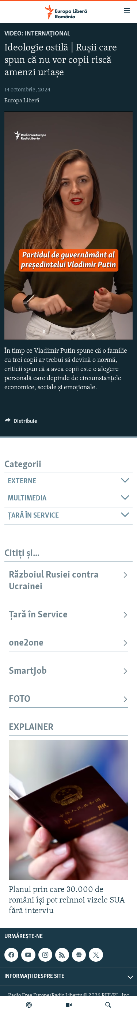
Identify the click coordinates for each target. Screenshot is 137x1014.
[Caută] (108, 1005)
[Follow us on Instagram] (45, 955)
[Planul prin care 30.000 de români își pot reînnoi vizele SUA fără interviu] (68, 810)
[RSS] (62, 955)
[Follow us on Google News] (79, 955)
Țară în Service (38, 615)
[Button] (21, 423)
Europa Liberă (21, 101)
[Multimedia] (69, 1005)
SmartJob (28, 671)
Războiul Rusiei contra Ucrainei (54, 581)
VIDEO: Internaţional (37, 34)
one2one (26, 643)
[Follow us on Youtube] (28, 955)
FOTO (19, 699)
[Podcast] (29, 1005)
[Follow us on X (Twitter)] (96, 955)
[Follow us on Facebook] (11, 955)
